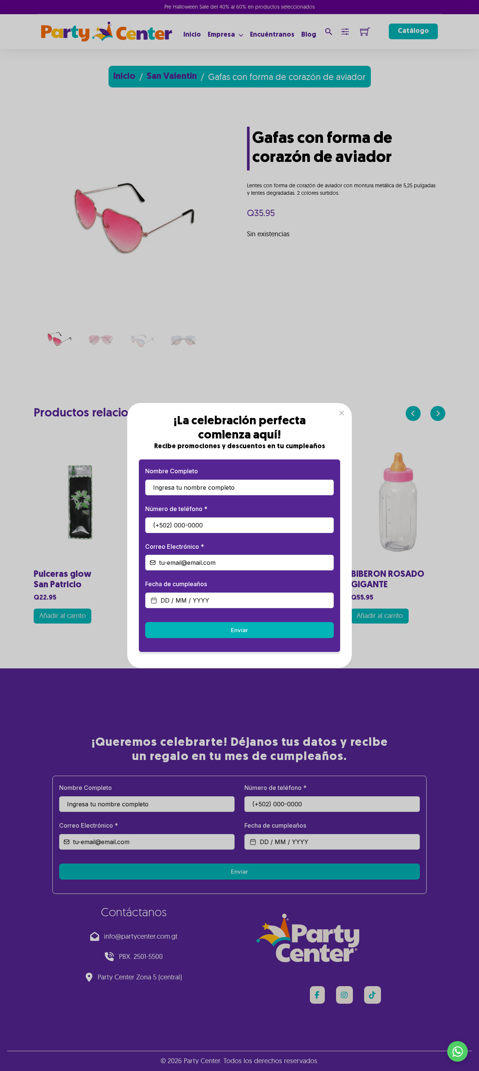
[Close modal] (341, 413)
